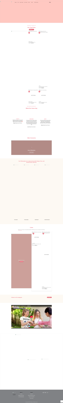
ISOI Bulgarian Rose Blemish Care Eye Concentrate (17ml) (46, 287)
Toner (18, 2)
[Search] (46, 2)
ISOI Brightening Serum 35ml (32, 42)
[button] (50, 2)
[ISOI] (12, 2)
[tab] (20, 230)
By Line (32, 2)
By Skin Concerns (36, 2)
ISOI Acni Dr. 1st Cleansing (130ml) (43, 102)
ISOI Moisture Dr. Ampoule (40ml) (32, 102)
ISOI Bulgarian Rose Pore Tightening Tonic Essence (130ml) (43, 87)
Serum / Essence (21, 2)
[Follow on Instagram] (14, 394)
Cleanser (16, 2)
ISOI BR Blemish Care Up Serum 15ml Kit (36, 244)
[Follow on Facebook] (13, 394)
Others (29, 2)
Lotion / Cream (25, 2)
